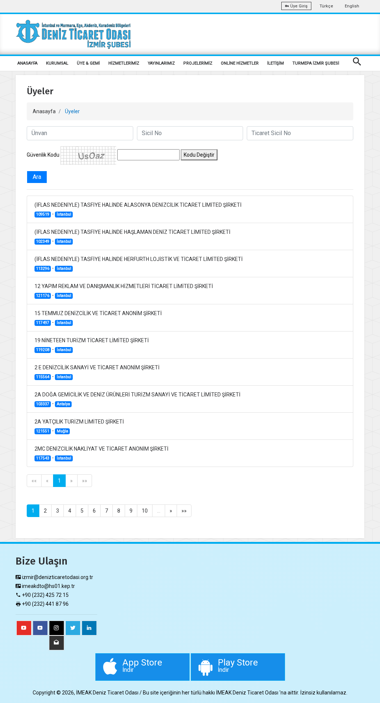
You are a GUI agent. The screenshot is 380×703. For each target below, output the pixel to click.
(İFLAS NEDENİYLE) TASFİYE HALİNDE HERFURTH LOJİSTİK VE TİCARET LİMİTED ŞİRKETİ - (139, 263)
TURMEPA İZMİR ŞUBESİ (315, 63)
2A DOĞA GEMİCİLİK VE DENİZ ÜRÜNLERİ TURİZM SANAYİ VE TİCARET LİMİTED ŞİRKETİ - (137, 399)
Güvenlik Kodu (43, 155)
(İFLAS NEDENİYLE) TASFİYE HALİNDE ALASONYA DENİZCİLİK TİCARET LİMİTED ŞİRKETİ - (138, 209)
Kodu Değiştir (199, 155)
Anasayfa (44, 111)
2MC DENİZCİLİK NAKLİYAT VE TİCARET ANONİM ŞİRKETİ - (101, 453)
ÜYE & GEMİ (88, 63)
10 (145, 511)
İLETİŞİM (275, 63)
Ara (37, 176)
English (352, 6)
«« (34, 481)
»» (84, 481)
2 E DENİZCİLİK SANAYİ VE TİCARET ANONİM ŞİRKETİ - (97, 371)
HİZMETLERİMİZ (123, 63)
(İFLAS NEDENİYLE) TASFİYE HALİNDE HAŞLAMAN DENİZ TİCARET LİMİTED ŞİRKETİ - (132, 236)
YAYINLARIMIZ (161, 63)
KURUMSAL (57, 63)
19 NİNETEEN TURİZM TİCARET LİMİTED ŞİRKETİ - (92, 344)
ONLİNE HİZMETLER (240, 63)
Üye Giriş (298, 6)
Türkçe (326, 6)
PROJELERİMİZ (197, 63)
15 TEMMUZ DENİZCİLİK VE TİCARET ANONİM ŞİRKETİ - (98, 317)
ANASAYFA (27, 63)
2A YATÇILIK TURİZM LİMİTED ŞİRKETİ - (79, 426)
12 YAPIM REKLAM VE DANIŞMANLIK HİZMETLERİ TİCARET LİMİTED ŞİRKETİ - (124, 290)
